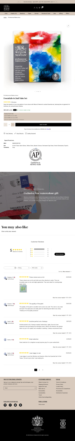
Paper (29, 13)
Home (5, 17)
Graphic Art (14, 13)
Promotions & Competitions (63, 388)
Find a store (42, 404)
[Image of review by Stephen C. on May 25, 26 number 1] (23, 288)
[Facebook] (5, 405)
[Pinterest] (20, 405)
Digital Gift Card (43, 386)
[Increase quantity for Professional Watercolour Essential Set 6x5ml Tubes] (13, 124)
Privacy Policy (59, 384)
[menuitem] (7, 13)
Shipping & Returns (43, 384)
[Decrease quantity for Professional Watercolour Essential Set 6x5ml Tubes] (5, 124)
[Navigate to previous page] (32, 370)
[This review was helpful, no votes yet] (66, 298)
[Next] (56, 2)
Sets (54, 13)
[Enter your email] (34, 388)
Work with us (42, 388)
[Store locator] (39, 8)
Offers (67, 13)
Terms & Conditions (61, 382)
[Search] (37, 8)
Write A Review (60, 254)
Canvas (36, 13)
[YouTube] (15, 405)
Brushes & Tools (46, 13)
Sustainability (42, 393)
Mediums (22, 13)
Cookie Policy (59, 386)
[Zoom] (68, 25)
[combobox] (23, 268)
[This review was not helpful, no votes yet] (69, 298)
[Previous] (18, 2)
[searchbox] (9, 268)
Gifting (61, 13)
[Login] (34, 8)
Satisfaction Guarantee (62, 393)
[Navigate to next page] (42, 370)
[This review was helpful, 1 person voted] (67, 315)
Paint (6, 13)
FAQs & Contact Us (43, 382)
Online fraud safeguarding (45, 397)
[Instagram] (10, 405)
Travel (40, 395)
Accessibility (42, 390)
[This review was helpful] (67, 363)
